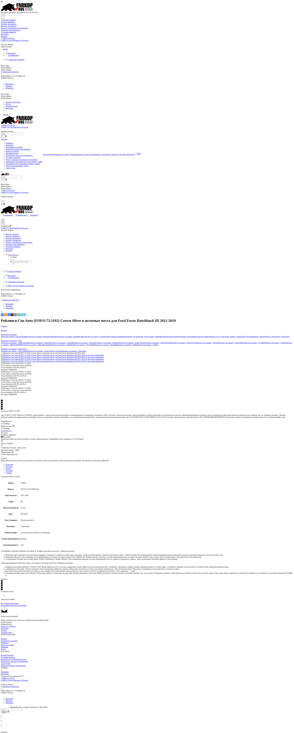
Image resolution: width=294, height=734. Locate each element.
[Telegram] (24, 314)
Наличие (9, 467)
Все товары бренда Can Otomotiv (14, 605)
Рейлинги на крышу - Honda (104, 345)
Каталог (4, 639)
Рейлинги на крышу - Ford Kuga (73, 351)
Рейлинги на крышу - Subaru (38, 343)
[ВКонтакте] (2, 314)
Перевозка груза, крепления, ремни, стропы (224, 337)
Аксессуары (202, 337)
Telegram (9, 86)
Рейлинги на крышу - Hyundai (81, 345)
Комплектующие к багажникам (13, 337)
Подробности (6, 431)
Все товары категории (9, 603)
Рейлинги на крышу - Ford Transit (14, 351)
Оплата (8, 469)
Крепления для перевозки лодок (13, 659)
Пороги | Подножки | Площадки (277, 337)
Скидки (4, 630)
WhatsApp (9, 88)
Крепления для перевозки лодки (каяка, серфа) (141, 337)
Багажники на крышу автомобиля (38, 337)
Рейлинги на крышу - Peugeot (229, 343)
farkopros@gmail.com (11, 72)
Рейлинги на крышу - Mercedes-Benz (35, 345)
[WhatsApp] (18, 314)
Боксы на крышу (7, 645)
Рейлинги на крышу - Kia (59, 345)
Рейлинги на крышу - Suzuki (61, 343)
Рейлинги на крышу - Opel (273, 343)
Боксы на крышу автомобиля (70, 337)
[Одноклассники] (5, 314)
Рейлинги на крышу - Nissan (207, 343)
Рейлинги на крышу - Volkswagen (14, 343)
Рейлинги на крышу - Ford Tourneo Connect (44, 351)
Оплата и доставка (8, 626)
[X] (12, 314)
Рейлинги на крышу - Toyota (252, 343)
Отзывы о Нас (6, 633)
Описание (9, 464)
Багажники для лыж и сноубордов (95, 337)
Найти (4, 712)
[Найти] (3, 17)
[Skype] (21, 314)
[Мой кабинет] (2, 199)
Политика (5, 672)
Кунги (3, 649)
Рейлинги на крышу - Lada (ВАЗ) (156, 343)
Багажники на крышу (9, 641)
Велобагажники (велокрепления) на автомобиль (179, 337)
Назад (14, 257)
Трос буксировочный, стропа (253, 337)
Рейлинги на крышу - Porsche (83, 343)
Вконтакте (10, 84)
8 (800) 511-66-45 (8, 38)
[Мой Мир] (8, 314)
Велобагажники (7, 655)
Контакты (5, 628)
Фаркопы (55, 337)
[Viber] (15, 314)
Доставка (9, 471)
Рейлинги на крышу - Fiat (125, 345)
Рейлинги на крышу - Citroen (146, 345)
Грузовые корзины (116, 337)
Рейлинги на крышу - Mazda (106, 343)
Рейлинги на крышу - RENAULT (183, 343)
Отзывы (9, 473)
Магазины (5, 674)
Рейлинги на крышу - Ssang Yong (130, 343)
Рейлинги (5, 643)
